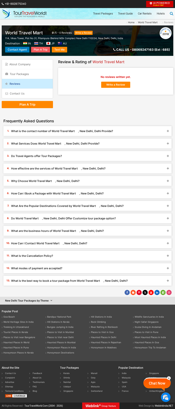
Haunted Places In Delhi (103, 337)
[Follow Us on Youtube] (151, 292)
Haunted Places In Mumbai (61, 342)
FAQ (35, 386)
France (125, 391)
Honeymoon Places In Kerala (18, 352)
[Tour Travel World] (24, 14)
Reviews (67, 32)
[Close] (169, 378)
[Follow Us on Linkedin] (157, 292)
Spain (124, 382)
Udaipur (67, 386)
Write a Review (83, 32)
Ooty (93, 377)
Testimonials (39, 382)
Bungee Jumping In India (60, 327)
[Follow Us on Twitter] (145, 292)
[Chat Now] (165, 397)
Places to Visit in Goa (102, 332)
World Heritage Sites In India (18, 322)
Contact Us (17, 93)
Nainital (67, 382)
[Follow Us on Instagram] (169, 292)
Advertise (9, 382)
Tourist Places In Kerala (15, 332)
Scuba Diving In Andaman (148, 327)
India (124, 373)
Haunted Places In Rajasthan (106, 342)
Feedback (37, 373)
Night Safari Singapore (147, 322)
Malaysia (95, 386)
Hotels (161, 13)
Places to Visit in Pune (146, 332)
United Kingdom (156, 391)
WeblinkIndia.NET (164, 405)
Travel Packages (103, 13)
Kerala (66, 373)
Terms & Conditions (14, 391)
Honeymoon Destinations (60, 352)
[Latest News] (133, 292)
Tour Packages (19, 74)
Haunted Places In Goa (147, 342)
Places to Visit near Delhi (60, 337)
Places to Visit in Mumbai (60, 332)
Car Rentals (145, 13)
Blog (35, 391)
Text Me (59, 49)
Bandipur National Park (59, 316)
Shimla (66, 377)
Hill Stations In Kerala (58, 322)
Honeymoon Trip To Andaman (150, 347)
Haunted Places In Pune (16, 347)
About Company (20, 64)
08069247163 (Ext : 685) (151, 49)
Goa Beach (9, 316)
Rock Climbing (98, 322)
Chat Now (157, 383)
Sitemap (9, 386)
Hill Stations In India (101, 316)
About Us (37, 377)
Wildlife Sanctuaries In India (149, 316)
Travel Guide (125, 13)
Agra (93, 382)
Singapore (68, 391)
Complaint (10, 377)
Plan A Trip (41, 49)
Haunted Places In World (16, 342)
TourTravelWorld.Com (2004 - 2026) (43, 405)
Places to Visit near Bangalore (19, 337)
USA (124, 386)
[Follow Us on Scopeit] (163, 292)
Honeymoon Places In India (61, 347)
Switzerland (96, 391)
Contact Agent (17, 49)
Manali (94, 373)
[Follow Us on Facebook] (127, 292)
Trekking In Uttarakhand (16, 327)
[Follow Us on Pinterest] (139, 292)
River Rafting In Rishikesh (104, 327)
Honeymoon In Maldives (104, 347)
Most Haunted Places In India (150, 337)
